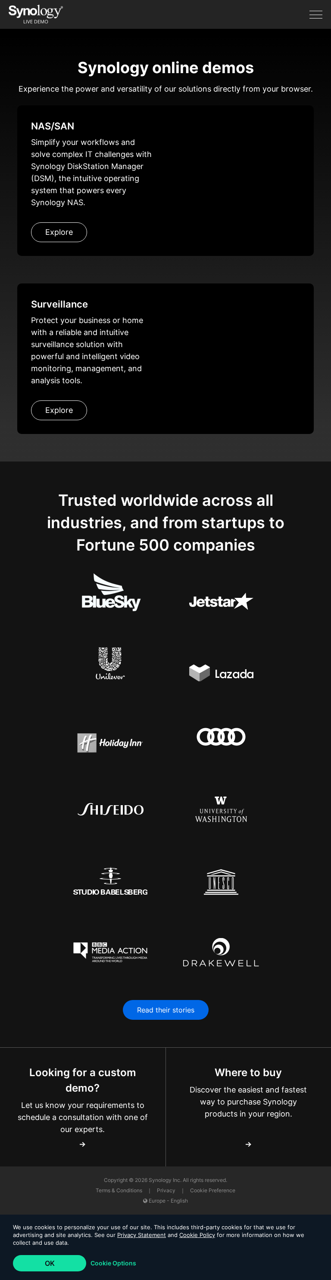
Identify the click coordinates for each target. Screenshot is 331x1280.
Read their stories (165, 1010)
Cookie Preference (212, 1190)
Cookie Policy (197, 1234)
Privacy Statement (141, 1234)
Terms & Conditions (120, 1190)
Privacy (167, 1190)
